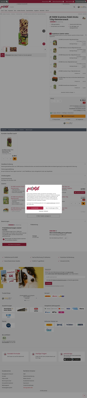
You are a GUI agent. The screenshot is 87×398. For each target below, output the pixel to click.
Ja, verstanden (35, 208)
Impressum (46, 211)
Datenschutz (41, 211)
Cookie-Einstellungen (50, 203)
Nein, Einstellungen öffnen (52, 208)
